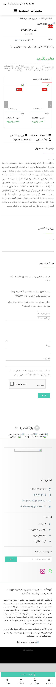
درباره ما (42, 524)
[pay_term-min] (29, 67)
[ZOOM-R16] (28, 24)
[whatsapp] (50, 571)
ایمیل (46, 358)
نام (48, 345)
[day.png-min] (18, 66)
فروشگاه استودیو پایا (39, 18)
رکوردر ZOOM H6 (38, 118)
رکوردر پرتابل (19, 40)
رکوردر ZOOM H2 (12, 118)
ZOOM (50, 39)
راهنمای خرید (39, 535)
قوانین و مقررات (37, 529)
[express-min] (49, 67)
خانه (50, 18)
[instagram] (42, 571)
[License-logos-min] (28, 642)
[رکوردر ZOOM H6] (38, 95)
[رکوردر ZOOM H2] (13, 95)
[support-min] (39, 66)
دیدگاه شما (44, 318)
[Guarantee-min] (8, 66)
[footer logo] (28, 449)
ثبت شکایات (39, 541)
